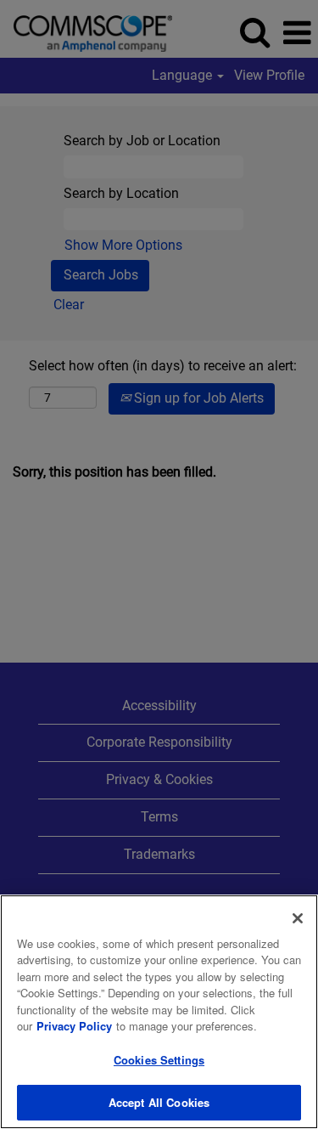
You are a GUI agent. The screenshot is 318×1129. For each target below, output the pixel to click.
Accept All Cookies (159, 1102)
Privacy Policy (74, 1026)
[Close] (297, 918)
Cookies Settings (159, 1060)
